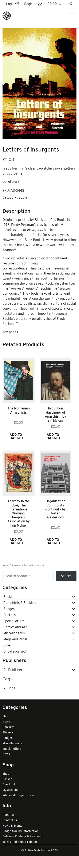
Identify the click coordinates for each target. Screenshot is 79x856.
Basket (7, 779)
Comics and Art (15, 627)
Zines (7, 645)
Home (6, 565)
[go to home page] (7, 15)
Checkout (9, 784)
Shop (6, 716)
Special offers (13, 621)
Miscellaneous (14, 633)
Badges (9, 609)
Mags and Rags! (15, 639)
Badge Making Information (21, 831)
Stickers (9, 615)
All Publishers (13, 670)
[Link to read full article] (19, 380)
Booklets (8, 727)
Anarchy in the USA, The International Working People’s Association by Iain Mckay (18, 513)
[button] (54, 4)
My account (10, 789)
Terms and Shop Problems (20, 841)
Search (66, 576)
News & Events (12, 825)
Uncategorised (14, 651)
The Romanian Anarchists (18, 410)
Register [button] (31, 4)
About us (9, 814)
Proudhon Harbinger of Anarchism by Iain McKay (55, 414)
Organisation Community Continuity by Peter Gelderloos (55, 509)
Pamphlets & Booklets (19, 603)
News (6, 754)
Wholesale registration (18, 795)
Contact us (10, 820)
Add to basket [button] (16, 436)
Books (23, 197)
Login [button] (10, 4)
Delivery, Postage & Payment (22, 836)
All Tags (9, 688)
